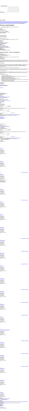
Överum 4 (1, 148)
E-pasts (9, 109)
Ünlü (16, 23)
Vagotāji (5, 22)
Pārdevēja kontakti (7, 398)
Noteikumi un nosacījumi (3, 401)
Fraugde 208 (2, 253)
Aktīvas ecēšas (16, 22)
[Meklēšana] (13, 9)
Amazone (5, 23)
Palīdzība (4, 398)
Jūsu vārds (9, 129)
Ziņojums (8, 111)
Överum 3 (1, 174)
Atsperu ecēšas (20, 22)
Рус (1, 400)
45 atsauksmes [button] (2, 96)
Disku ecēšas (8, 22)
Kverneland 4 (2, 227)
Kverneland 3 (2, 342)
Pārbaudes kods (13, 136)
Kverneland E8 (2, 240)
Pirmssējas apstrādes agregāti (24, 21)
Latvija (7, 46)
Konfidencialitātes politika (9, 401)
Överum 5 (1, 161)
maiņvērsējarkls (3, 45)
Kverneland (9, 23)
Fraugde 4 (1, 317)
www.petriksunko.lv (2, 101)
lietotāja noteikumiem (17, 114)
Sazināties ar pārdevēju (3, 36)
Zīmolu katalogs (25, 401)
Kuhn (7, 23)
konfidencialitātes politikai (10, 114)
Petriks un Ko (1, 87)
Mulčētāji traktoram (12, 22)
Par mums (1, 398)
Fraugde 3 (1, 392)
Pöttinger (14, 23)
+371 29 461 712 (8, 100)
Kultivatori (19, 21)
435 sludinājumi (5, 93)
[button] (14, 16)
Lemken (12, 23)
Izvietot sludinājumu (2, 181)
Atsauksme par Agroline (20, 401)
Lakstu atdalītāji (2, 22)
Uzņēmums (9, 106)
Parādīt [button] (5, 100)
